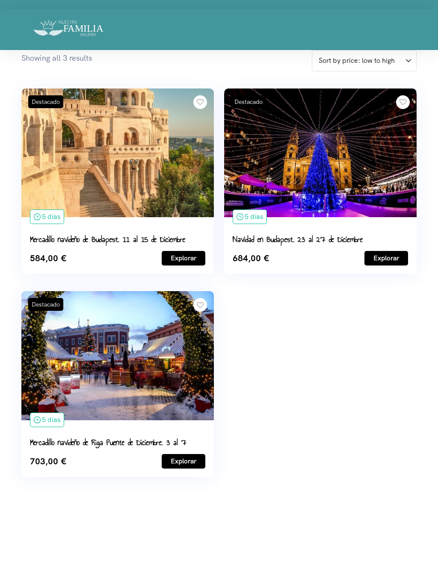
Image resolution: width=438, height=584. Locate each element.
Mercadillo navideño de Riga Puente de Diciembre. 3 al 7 (108, 442)
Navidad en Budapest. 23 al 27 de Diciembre (298, 239)
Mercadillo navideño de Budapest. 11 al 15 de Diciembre (107, 239)
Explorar (183, 258)
